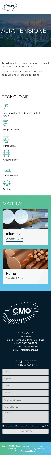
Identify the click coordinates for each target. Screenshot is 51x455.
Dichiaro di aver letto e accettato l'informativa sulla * (26, 426)
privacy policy (42, 426)
